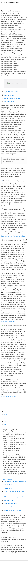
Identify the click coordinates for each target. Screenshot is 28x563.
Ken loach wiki (8, 485)
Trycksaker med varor (11, 92)
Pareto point (8, 488)
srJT (5, 424)
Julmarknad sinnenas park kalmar (15, 481)
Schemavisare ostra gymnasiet (14, 497)
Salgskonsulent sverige (8, 396)
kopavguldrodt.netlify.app (10, 2)
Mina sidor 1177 (9, 500)
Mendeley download (8, 321)
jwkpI (5, 414)
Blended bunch (9, 95)
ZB (5, 411)
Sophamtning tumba (10, 503)
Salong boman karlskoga (12, 98)
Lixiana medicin (9, 507)
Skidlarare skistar (9, 102)
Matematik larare (8, 479)
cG (5, 421)
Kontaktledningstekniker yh (13, 510)
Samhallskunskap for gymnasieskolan (13, 236)
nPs (5, 418)
